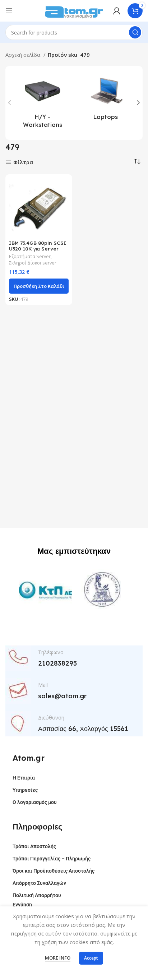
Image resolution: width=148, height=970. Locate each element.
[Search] (135, 32)
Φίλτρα (23, 162)
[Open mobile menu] (9, 11)
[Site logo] (74, 10)
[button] (39, 286)
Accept (91, 958)
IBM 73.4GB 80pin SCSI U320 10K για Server (37, 246)
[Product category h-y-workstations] (42, 103)
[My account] (117, 11)
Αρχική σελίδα (23, 54)
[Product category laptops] (105, 98)
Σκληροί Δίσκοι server (32, 263)
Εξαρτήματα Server (30, 256)
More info (57, 958)
